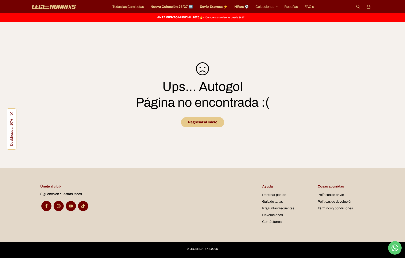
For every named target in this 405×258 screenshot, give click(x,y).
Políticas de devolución (335, 201)
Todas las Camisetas (128, 6)
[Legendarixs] (54, 6)
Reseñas (291, 6)
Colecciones (264, 6)
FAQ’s (309, 6)
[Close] (11, 114)
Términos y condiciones (335, 208)
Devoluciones (272, 215)
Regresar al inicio (202, 122)
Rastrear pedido (274, 195)
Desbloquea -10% (11, 132)
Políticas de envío (331, 195)
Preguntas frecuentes (278, 208)
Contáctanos (272, 221)
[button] (368, 7)
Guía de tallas (272, 201)
